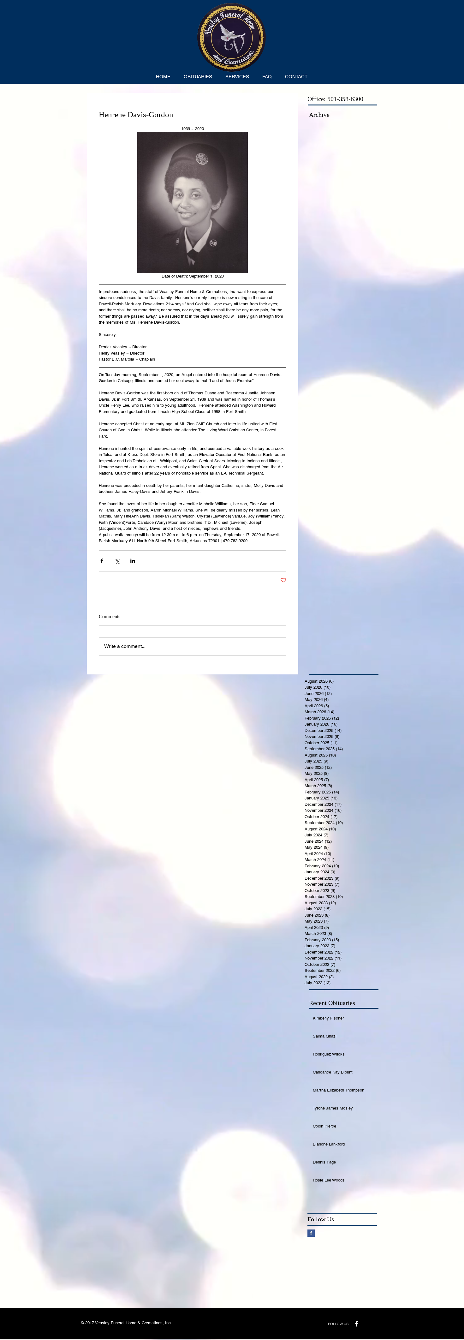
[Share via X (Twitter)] (117, 561)
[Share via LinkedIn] (133, 561)
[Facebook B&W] (356, 1324)
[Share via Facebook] (102, 561)
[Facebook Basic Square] (311, 1233)
